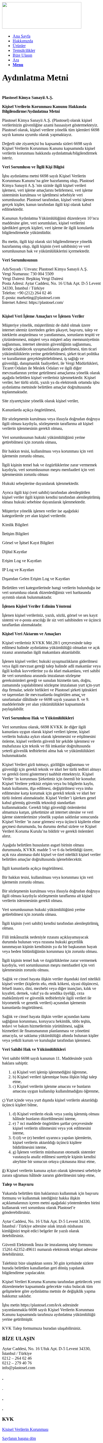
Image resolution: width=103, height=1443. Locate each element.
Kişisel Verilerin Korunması (25, 1429)
